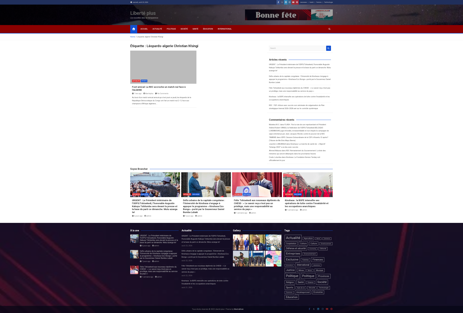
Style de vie (301, 288)
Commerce (327, 238)
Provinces (323, 276)
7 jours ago (189, 216)
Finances (318, 259)
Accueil (144, 29)
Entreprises (293, 253)
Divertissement (326, 244)
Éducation (208, 29)
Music (310, 270)
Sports (144, 81)
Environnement (310, 254)
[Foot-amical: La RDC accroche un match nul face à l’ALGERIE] (163, 67)
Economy (313, 249)
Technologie (328, 2)
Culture (303, 243)
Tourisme (289, 292)
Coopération (291, 243)
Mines (301, 270)
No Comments (162, 93)
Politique (171, 29)
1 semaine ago (241, 213)
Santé (311, 2)
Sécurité (312, 288)
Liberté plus (143, 13)
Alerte (318, 238)
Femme (318, 2)
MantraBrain (239, 309)
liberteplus (149, 93)
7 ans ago (138, 93)
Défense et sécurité (296, 248)
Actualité (157, 29)
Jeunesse (303, 2)
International (225, 29)
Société (184, 29)
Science (310, 282)
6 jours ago (138, 216)
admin (148, 216)
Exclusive (144, 194)
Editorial (323, 249)
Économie (318, 292)
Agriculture (308, 238)
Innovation (289, 265)
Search (328, 48)
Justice (290, 270)
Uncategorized (303, 292)
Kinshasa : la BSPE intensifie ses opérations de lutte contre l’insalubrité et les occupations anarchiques (306, 203)
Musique (319, 270)
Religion (290, 282)
